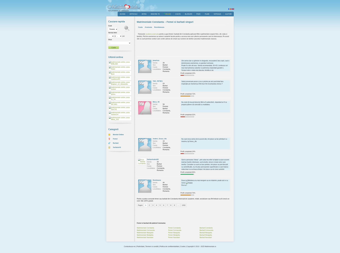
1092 (184, 205)
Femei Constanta (174, 228)
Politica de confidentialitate (169, 246)
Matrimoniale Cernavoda (146, 230)
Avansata (148, 27)
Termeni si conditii (151, 246)
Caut (110, 26)
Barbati (115, 143)
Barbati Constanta (206, 228)
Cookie (182, 246)
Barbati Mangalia (206, 233)
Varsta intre (112, 33)
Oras (110, 40)
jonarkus (156, 60)
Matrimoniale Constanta (145, 228)
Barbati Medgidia (206, 235)
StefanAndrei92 (153, 159)
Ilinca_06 (156, 102)
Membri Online (118, 135)
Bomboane (157, 180)
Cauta (140, 27)
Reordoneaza (159, 27)
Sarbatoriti (117, 147)
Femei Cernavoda (174, 230)
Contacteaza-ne (129, 246)
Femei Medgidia (174, 235)
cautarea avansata (152, 34)
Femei (115, 139)
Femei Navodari (174, 237)
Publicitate (140, 246)
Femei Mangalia (174, 233)
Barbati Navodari (206, 237)
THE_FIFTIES (158, 81)
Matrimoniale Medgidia (145, 235)
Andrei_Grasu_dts (160, 139)
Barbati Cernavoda (206, 230)
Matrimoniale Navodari (145, 237)
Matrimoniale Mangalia (145, 233)
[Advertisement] (118, 195)
